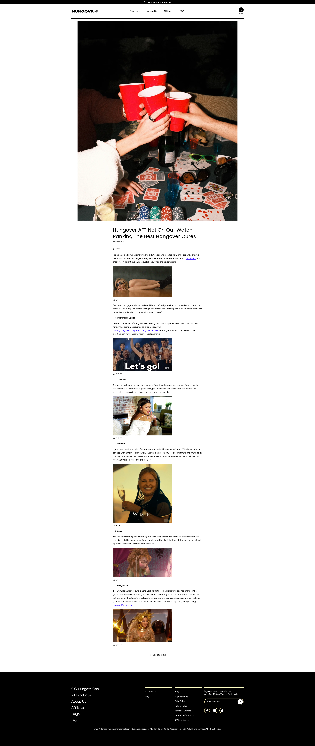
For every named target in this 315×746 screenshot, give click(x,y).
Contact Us (150, 692)
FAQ (147, 697)
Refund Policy (181, 706)
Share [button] (118, 249)
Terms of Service (183, 711)
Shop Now (135, 11)
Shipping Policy (182, 697)
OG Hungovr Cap (85, 689)
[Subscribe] (240, 701)
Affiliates (168, 11)
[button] (241, 11)
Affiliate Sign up (182, 720)
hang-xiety (191, 259)
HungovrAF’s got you (122, 605)
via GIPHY (117, 300)
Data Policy (180, 701)
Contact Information (184, 716)
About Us (78, 701)
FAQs (182, 11)
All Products (81, 695)
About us (152, 11)
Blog (75, 720)
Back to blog (159, 655)
